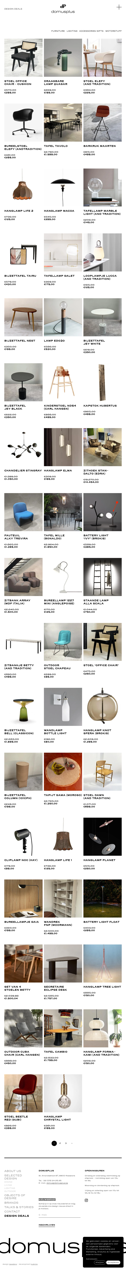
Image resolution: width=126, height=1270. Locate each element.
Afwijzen (99, 1262)
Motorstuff (113, 31)
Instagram (86, 1200)
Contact (12, 1211)
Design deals (16, 1216)
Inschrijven (47, 1225)
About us (12, 1171)
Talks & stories (19, 1207)
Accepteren (113, 1262)
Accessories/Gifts (91, 31)
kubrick (34, 1264)
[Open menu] (119, 7)
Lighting (72, 31)
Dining (8, 1182)
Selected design (13, 1177)
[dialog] (103, 1252)
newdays (13, 1264)
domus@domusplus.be (57, 1183)
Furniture (58, 31)
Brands (11, 1203)
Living (8, 1185)
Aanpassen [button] (91, 1259)
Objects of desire (14, 1197)
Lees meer (10, 40)
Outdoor (10, 1191)
